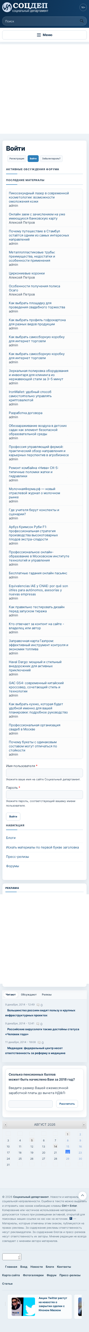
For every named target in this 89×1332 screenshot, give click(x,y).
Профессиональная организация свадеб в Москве (34, 727)
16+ (83, 7)
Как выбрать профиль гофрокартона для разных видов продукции (37, 322)
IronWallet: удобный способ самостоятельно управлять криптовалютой (30, 396)
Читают (12, 994)
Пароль (13, 788)
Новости (36, 1266)
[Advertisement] (44, 89)
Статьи (7, 1283)
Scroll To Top (82, 1195)
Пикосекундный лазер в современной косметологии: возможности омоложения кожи (39, 197)
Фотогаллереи (33, 1275)
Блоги (11, 838)
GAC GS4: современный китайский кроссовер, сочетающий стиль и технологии (36, 687)
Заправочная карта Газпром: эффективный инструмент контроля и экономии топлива (38, 645)
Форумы (12, 866)
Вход (23, 1266)
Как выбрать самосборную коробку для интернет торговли (37, 339)
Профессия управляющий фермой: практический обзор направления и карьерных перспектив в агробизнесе (39, 451)
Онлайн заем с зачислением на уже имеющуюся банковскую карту (37, 216)
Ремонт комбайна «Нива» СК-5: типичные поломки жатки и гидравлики (33, 472)
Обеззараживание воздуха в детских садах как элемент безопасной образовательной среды (38, 430)
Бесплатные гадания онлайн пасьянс (38, 573)
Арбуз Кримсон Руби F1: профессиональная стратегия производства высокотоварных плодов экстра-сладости (33, 533)
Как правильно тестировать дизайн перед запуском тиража (37, 609)
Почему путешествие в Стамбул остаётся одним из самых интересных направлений (39, 235)
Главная (11, 1266)
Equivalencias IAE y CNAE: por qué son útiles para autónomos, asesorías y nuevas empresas (38, 590)
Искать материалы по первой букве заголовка (42, 847)
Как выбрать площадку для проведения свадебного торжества (37, 305)
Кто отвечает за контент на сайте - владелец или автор (36, 626)
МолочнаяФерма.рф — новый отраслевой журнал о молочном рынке (34, 493)
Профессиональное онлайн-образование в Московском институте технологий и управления (39, 556)
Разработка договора (25, 413)
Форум (51, 1275)
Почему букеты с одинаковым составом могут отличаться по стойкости (33, 746)
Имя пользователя (22, 766)
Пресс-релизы (17, 857)
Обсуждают (29, 994)
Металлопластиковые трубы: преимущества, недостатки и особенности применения (32, 256)
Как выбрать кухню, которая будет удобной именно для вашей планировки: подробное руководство (38, 708)
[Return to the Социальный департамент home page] (25, 7)
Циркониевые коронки (27, 273)
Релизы (47, 994)
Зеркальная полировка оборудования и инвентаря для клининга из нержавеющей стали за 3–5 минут (38, 375)
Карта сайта (11, 1275)
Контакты (64, 1266)
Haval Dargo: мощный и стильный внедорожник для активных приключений (35, 666)
